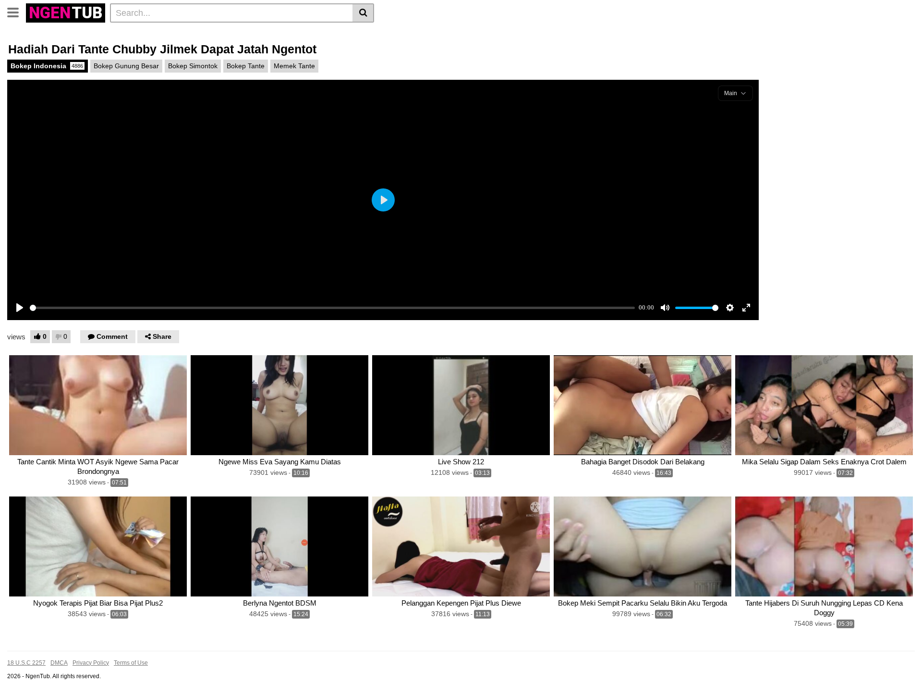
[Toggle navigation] (16, 11)
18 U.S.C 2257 (26, 662)
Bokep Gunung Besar (126, 66)
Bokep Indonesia (47, 66)
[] (363, 13)
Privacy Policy (91, 662)
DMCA (59, 662)
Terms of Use (131, 662)
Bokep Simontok (193, 66)
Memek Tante (294, 66)
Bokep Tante (246, 66)
